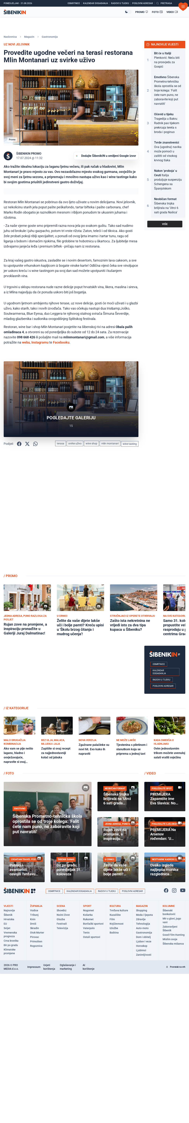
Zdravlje (141, 919)
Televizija (62, 928)
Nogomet (88, 910)
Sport (87, 905)
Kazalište (115, 914)
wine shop (91, 443)
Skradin (34, 928)
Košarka (88, 914)
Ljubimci (141, 950)
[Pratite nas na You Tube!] (182, 890)
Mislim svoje (170, 939)
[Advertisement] (164, 512)
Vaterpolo (89, 928)
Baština (114, 932)
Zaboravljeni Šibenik (170, 928)
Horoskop (141, 945)
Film (112, 919)
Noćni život (63, 914)
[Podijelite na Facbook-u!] (19, 444)
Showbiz (61, 910)
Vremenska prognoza (10, 934)
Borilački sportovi (93, 923)
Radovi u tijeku (161, 679)
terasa (60, 443)
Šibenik (8, 914)
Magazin (29, 36)
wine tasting (130, 443)
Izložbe (114, 928)
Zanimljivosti (143, 954)
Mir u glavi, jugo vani (172, 920)
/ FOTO (9, 773)
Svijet (7, 928)
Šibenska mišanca (173, 943)
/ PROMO (10, 576)
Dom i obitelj (143, 937)
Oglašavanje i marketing (68, 967)
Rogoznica (36, 945)
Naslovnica (10, 36)
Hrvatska (9, 919)
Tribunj (34, 914)
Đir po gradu (11, 945)
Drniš (33, 923)
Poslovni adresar (163, 686)
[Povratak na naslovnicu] (64, 12)
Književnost (116, 923)
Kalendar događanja (159, 672)
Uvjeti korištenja (49, 967)
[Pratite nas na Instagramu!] (174, 890)
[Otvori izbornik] (183, 7)
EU (5, 923)
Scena (61, 905)
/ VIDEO (150, 773)
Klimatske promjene (10, 951)
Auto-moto (142, 928)
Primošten (36, 941)
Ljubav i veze (143, 941)
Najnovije (9, 910)
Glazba (61, 919)
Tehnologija (143, 923)
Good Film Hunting (174, 934)
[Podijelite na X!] (27, 444)
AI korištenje (88, 967)
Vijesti (8, 905)
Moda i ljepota (144, 914)
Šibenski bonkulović (169, 912)
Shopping (141, 910)
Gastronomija (50, 36)
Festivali (62, 923)
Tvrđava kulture (119, 910)
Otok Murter (37, 932)
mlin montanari (110, 443)
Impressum (33, 966)
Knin (32, 919)
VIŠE (165, 224)
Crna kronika (11, 940)
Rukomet (88, 919)
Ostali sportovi (91, 937)
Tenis (86, 932)
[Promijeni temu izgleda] (128, 12)
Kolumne (169, 905)
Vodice (34, 910)
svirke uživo (75, 443)
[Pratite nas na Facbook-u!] (166, 890)
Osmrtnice (159, 664)
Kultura (115, 905)
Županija (36, 905)
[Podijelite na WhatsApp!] (35, 444)
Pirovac (34, 937)
